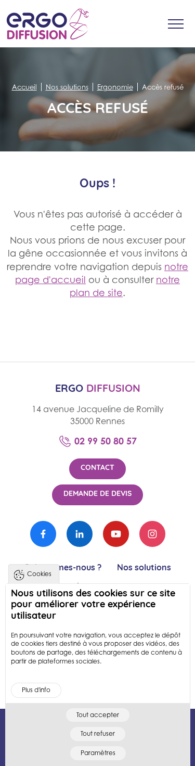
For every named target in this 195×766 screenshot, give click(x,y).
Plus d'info (36, 690)
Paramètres (98, 753)
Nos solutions (144, 568)
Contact (97, 468)
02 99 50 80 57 (105, 440)
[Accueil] (47, 24)
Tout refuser (98, 733)
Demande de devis (97, 494)
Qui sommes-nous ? (62, 568)
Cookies (39, 574)
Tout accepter (97, 715)
